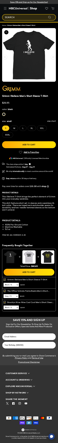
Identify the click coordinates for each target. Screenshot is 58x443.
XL (32, 128)
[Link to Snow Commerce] (29, 431)
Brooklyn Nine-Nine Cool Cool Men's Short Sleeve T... (30, 303)
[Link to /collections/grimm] (25, 88)
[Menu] (5, 8)
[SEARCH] (51, 17)
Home (4, 25)
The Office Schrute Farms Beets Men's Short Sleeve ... (27, 292)
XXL (42, 128)
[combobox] (29, 17)
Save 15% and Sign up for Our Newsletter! (29, 2)
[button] (5, 57)
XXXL (7, 135)
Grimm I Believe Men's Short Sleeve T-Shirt (27, 279)
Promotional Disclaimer (29, 362)
